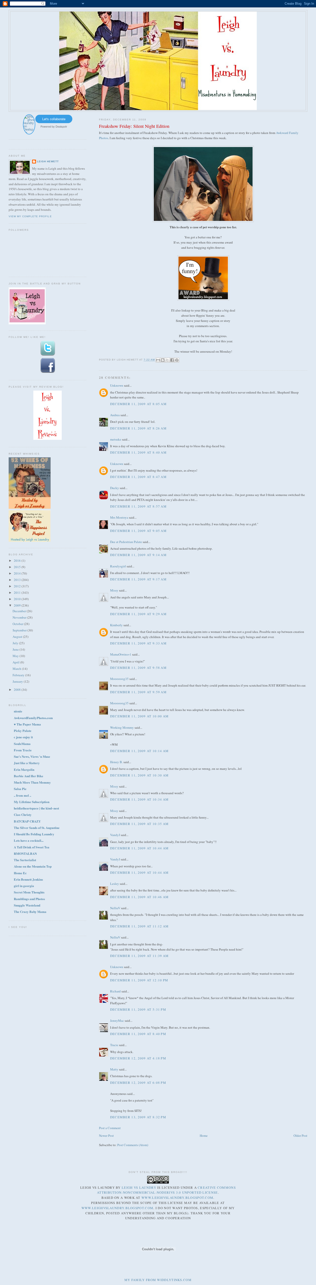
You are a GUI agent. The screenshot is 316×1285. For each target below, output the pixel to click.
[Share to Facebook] (172, 360)
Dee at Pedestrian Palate (126, 542)
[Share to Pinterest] (176, 360)
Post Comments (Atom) (132, 1145)
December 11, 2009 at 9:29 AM (138, 614)
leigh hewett (48, 161)
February (19, 675)
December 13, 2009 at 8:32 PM (138, 1117)
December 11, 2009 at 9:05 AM (138, 530)
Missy (114, 590)
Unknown (116, 385)
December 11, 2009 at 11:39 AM (139, 956)
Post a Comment (110, 1128)
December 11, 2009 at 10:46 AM (139, 897)
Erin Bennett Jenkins (28, 879)
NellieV (115, 908)
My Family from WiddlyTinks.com (158, 1280)
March (17, 668)
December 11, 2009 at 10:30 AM (139, 775)
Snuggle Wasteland (27, 905)
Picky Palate (22, 730)
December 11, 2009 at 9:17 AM (138, 579)
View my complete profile (30, 216)
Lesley (114, 883)
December (20, 611)
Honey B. (116, 762)
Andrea (115, 415)
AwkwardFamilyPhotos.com (33, 717)
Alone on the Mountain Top (33, 866)
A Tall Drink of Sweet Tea (31, 847)
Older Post (300, 1135)
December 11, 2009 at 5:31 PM (138, 1009)
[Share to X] (167, 360)
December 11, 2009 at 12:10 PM (139, 980)
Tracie (114, 1045)
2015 (17, 567)
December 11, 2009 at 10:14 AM (139, 751)
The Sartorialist (25, 859)
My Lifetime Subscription (31, 801)
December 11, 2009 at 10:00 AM (139, 716)
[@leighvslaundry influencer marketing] (29, 132)
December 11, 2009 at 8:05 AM (138, 404)
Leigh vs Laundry (139, 1187)
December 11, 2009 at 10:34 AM (139, 799)
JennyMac (117, 1020)
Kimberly (116, 625)
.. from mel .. (22, 795)
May (16, 656)
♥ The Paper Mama (27, 724)
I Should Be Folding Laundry (34, 834)
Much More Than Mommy (32, 782)
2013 (17, 579)
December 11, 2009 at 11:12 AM (139, 926)
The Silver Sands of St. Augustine (36, 827)
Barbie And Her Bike (28, 776)
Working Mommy (122, 727)
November (20, 617)
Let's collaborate (53, 118)
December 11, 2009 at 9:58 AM (138, 667)
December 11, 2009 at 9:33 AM (138, 643)
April (16, 662)
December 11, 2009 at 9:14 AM (138, 555)
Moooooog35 (119, 678)
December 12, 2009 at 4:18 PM (138, 1058)
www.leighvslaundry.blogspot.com (177, 1197)
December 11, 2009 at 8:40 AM (138, 452)
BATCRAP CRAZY (27, 821)
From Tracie (23, 750)
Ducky (114, 488)
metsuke (115, 439)
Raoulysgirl (118, 566)
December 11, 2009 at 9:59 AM (138, 692)
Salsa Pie (20, 788)
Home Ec (20, 873)
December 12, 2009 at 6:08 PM (138, 1082)
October (18, 624)
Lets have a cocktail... (28, 840)
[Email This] (158, 360)
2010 (17, 599)
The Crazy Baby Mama (30, 911)
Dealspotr (61, 126)
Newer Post (106, 1135)
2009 (17, 605)
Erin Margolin (24, 769)
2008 (17, 689)
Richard (115, 991)
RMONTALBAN (25, 853)
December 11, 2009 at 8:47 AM (138, 477)
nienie (18, 711)
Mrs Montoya (119, 517)
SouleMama (22, 743)
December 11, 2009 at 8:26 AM (138, 428)
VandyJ (115, 835)
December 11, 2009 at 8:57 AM (138, 506)
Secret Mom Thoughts (29, 892)
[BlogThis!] (162, 360)
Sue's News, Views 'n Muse (32, 756)
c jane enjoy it (23, 737)
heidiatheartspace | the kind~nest (36, 808)
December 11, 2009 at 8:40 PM (138, 1034)
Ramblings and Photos (29, 898)
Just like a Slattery (27, 762)
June (16, 649)
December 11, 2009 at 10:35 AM (139, 824)
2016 (17, 560)
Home (204, 1135)
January (18, 681)
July (16, 643)
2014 (17, 573)
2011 (17, 592)
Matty (114, 1069)
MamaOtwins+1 (120, 654)
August (18, 636)
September (20, 630)
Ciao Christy (23, 814)
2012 (17, 586)
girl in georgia (24, 885)
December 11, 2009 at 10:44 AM (139, 848)
